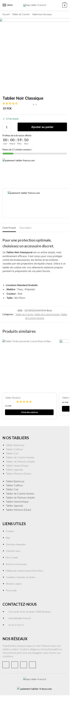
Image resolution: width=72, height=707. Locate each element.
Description (25, 227)
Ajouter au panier (42, 127)
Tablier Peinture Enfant (18, 473)
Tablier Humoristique (17, 465)
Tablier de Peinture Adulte (20, 461)
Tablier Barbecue (15, 445)
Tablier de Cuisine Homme (20, 457)
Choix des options (29, 412)
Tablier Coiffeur (14, 449)
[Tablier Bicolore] (29, 366)
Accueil (6, 14)
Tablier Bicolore (13, 397)
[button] (24, 401)
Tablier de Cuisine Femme (47, 314)
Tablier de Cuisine (21, 14)
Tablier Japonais (14, 469)
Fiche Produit (9, 227)
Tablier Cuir (12, 453)
